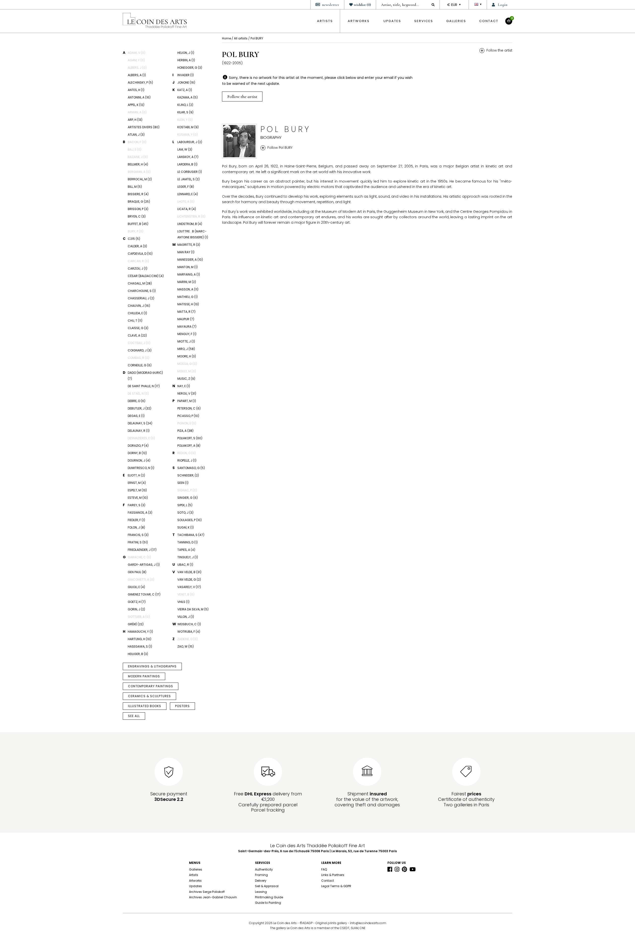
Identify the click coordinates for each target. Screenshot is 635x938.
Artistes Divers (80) (143, 127)
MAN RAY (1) (185, 252)
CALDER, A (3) (137, 246)
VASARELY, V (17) (189, 587)
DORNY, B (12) (137, 453)
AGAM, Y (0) (136, 60)
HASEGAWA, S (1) (140, 646)
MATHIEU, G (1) (187, 297)
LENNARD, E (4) (187, 194)
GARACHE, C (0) (139, 557)
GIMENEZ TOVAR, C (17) (144, 594)
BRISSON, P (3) (138, 209)
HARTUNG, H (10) (139, 639)
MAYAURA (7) (186, 326)
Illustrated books (144, 706)
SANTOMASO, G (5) (191, 468)
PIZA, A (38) (185, 431)
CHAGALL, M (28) (140, 283)
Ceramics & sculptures (149, 696)
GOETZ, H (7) (137, 602)
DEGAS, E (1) (136, 416)
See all (134, 716)
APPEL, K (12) (136, 105)
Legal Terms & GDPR (336, 886)
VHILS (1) (183, 602)
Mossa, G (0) (187, 364)
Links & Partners (332, 875)
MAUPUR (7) (185, 319)
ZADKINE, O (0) (187, 639)
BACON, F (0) (137, 142)
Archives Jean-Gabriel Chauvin (213, 897)
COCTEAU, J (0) (139, 343)
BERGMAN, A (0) (139, 172)
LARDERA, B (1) (187, 164)
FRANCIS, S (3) (138, 535)
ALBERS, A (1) (137, 75)
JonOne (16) (186, 82)
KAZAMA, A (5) (187, 97)
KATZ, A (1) (184, 90)
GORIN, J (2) (136, 609)
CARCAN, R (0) (138, 261)
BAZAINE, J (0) (138, 157)
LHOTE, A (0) (185, 201)
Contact (488, 21)
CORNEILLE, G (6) (140, 365)
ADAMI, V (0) (136, 53)
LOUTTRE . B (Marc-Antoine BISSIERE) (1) (192, 234)
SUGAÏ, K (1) (185, 527)
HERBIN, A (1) (186, 60)
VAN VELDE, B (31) (189, 572)
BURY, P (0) (135, 231)
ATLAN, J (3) (136, 134)
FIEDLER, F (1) (136, 520)
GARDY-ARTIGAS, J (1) (144, 565)
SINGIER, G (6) (187, 498)
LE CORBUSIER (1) (189, 172)
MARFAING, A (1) (188, 274)
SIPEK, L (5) (184, 505)
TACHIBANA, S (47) (190, 535)
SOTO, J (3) (185, 512)
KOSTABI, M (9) (188, 127)
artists (325, 21)
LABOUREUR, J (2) (189, 142)
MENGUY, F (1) (186, 334)
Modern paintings (144, 676)
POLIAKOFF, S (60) (189, 438)
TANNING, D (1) (187, 542)
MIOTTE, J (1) (186, 341)
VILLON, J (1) (185, 617)
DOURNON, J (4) (139, 460)
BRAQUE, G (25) (139, 201)
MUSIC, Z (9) (186, 378)
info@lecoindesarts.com (368, 923)
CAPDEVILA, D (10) (140, 253)
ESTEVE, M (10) (138, 498)
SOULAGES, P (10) (189, 520)
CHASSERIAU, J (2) (141, 298)
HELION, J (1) (185, 53)
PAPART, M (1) (186, 401)
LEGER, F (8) (185, 187)
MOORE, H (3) (186, 356)
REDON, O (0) (186, 453)
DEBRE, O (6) (136, 401)
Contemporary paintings (150, 686)
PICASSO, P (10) (188, 416)
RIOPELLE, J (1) (186, 460)
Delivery (260, 880)
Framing (261, 875)
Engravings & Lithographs (152, 666)
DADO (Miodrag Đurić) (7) (145, 376)
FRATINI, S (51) (138, 542)
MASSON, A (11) (187, 289)
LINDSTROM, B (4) (189, 224)
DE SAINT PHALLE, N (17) (144, 386)
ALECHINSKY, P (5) (140, 82)
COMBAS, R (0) (138, 358)
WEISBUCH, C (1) (189, 624)
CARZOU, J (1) (137, 268)
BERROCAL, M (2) (140, 179)
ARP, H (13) (135, 120)
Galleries (456, 21)
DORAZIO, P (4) (138, 445)
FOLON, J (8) (136, 527)
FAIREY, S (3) (136, 505)
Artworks (359, 21)
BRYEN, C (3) (137, 216)
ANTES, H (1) (136, 90)
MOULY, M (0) (186, 371)
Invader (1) (185, 75)
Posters (182, 706)
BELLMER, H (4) (138, 164)
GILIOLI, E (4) (136, 587)
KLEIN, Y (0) (185, 120)
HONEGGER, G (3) (189, 67)
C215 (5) (134, 239)
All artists (241, 38)
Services (423, 21)
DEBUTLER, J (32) (139, 408)
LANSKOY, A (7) (187, 157)
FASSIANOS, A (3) (140, 512)
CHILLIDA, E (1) (137, 313)
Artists (193, 875)
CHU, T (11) (135, 320)
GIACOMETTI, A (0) (141, 579)
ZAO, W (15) (185, 646)
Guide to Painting (268, 903)
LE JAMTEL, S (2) (188, 179)
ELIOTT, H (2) (136, 475)
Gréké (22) (136, 624)
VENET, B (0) (185, 594)
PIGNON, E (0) (186, 423)
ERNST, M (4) (137, 483)
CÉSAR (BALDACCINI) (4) (146, 276)
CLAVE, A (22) (137, 335)
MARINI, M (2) (186, 282)
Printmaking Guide (269, 897)
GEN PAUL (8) (137, 572)
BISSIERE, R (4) (138, 194)
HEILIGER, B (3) (138, 654)
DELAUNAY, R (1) (139, 431)
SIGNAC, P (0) (187, 490)
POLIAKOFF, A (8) (188, 445)
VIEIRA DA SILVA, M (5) (193, 609)
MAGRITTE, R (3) (188, 245)
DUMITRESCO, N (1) (141, 468)
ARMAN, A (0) (137, 112)
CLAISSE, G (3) (138, 328)
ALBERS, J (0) (137, 67)
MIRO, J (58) (186, 349)
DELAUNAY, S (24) (140, 423)
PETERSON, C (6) (189, 408)
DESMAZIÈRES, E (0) (141, 438)
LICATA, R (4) (186, 209)
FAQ (324, 869)
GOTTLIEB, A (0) (139, 617)
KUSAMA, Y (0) (187, 134)
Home (227, 38)
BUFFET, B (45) (138, 224)
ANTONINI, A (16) (139, 97)
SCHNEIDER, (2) (188, 475)
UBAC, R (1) (185, 565)
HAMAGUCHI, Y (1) (140, 631)
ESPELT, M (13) (137, 490)
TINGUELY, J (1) (187, 557)
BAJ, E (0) (134, 149)
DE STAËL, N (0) (138, 393)
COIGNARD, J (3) (140, 350)
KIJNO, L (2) (185, 105)
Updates (392, 21)
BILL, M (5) (135, 187)
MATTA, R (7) (186, 312)
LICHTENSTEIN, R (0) (191, 216)
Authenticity (264, 869)
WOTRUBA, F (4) (188, 631)
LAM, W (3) (184, 149)
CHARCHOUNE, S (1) (142, 291)
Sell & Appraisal (267, 886)
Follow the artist (242, 96)
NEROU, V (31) (186, 393)
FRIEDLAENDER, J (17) (142, 550)
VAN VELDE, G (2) (189, 579)
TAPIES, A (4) (186, 550)
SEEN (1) (183, 483)
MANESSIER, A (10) (190, 259)
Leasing (261, 892)
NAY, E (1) (183, 386)
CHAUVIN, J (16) (139, 306)
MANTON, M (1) (187, 267)
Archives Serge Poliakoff (207, 892)
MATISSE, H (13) (188, 304)
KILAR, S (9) (185, 112)
